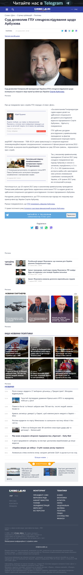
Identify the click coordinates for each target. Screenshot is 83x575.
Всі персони (39, 511)
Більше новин (40, 457)
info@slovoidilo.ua (41, 547)
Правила (13, 506)
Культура (61, 500)
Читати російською (12, 36)
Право (60, 513)
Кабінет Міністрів (41, 500)
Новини (9, 387)
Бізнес (60, 495)
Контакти (13, 503)
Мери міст (37, 508)
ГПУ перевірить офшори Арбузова (41, 204)
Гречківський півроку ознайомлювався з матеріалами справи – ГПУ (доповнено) (34, 162)
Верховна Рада (40, 498)
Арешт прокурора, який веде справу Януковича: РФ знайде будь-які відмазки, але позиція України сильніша (51, 272)
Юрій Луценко (20, 114)
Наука (59, 503)
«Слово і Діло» (19, 533)
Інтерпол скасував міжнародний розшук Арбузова (44, 208)
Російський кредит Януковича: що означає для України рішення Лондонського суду (50, 263)
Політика (37, 15)
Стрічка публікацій (24, 15)
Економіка (62, 498)
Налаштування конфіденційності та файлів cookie (21, 541)
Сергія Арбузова (57, 92)
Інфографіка (41, 464)
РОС (76, 9)
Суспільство (63, 516)
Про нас (13, 501)
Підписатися (71, 215)
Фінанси (61, 518)
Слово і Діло (10, 15)
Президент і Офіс (41, 495)
